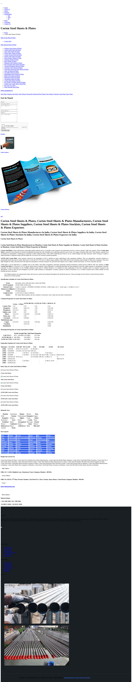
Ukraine (18, 453)
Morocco (31, 448)
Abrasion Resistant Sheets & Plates (14, 66)
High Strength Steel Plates (11, 87)
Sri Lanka (4, 444)
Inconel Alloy (8, 564)
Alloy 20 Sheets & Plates (11, 71)
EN (9, 16)
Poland (31, 444)
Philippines (32, 437)
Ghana (18, 442)
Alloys (6, 11)
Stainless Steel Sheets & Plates (13, 48)
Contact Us (7, 24)
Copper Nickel (8, 567)
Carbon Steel (8, 554)
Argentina (11, 453)
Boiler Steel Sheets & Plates (12, 76)
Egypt (48, 450)
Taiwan (10, 446)
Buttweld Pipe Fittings (39, 94)
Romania (31, 453)
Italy (48, 440)
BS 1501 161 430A (9, 85)
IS (8, 19)
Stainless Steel (8, 547)
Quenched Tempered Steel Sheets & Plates (16, 69)
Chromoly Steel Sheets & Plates (13, 68)
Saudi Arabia (12, 437)
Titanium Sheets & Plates (11, 59)
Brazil (2, 440)
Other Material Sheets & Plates (8, 44)
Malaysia (11, 448)
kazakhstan (50, 448)
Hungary (18, 444)
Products (6, 12)
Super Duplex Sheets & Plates (12, 58)
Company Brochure (5, 209)
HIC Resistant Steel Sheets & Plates (14, 64)
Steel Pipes (4, 94)
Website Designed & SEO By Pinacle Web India (77, 677)
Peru (17, 450)
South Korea (12, 440)
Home (6, 8)
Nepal (31, 440)
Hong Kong (4, 453)
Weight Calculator (5, 152)
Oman (49, 435)
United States (51, 437)
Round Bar (30, 94)
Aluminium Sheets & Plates (12, 79)
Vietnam (39, 437)
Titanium (6, 571)
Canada (39, 446)
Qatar (2, 437)
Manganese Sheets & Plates (12, 77)
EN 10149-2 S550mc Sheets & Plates (15, 82)
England (49, 453)
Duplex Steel (8, 551)
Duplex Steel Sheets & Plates (12, 56)
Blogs (6, 20)
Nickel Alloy (8, 566)
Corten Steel (7, 41)
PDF (2, 216)
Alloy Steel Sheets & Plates (12, 51)
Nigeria (18, 448)
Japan (30, 450)
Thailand (39, 450)
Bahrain (10, 435)
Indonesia (32, 446)
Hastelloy (7, 569)
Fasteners (56, 94)
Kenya (10, 442)
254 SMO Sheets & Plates (11, 72)
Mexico (49, 446)
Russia (39, 453)
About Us (7, 9)
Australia (3, 446)
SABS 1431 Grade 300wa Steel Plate (15, 84)
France (39, 444)
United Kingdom (42, 440)
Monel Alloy (7, 563)
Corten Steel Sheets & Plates (12, 80)
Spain (2, 448)
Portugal (39, 448)
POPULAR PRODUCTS (7, 90)
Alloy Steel (7, 549)
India (2, 435)
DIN (9, 17)
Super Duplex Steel (9, 552)
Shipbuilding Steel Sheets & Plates (14, 74)
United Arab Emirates (22, 437)
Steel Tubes (69, 94)
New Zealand (51, 442)
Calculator (7, 22)
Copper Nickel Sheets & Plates (13, 55)
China (38, 442)
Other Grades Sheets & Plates (8, 37)
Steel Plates (62, 94)
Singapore (4, 442)
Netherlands (11, 450)
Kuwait (18, 435)
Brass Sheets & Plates (10, 61)
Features (3, 134)
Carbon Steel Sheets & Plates (12, 50)
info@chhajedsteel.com (8, 486)
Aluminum (7, 556)
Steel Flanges (22, 94)
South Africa (32, 442)
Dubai (31, 435)
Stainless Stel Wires (12, 94)
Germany (49, 444)
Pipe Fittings (49, 94)
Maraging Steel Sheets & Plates (13, 63)
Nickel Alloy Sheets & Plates (12, 53)
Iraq (38, 435)
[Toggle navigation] (1, 3)
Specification (8, 14)
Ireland (18, 446)
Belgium (10, 444)
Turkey (18, 440)
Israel (2, 450)
